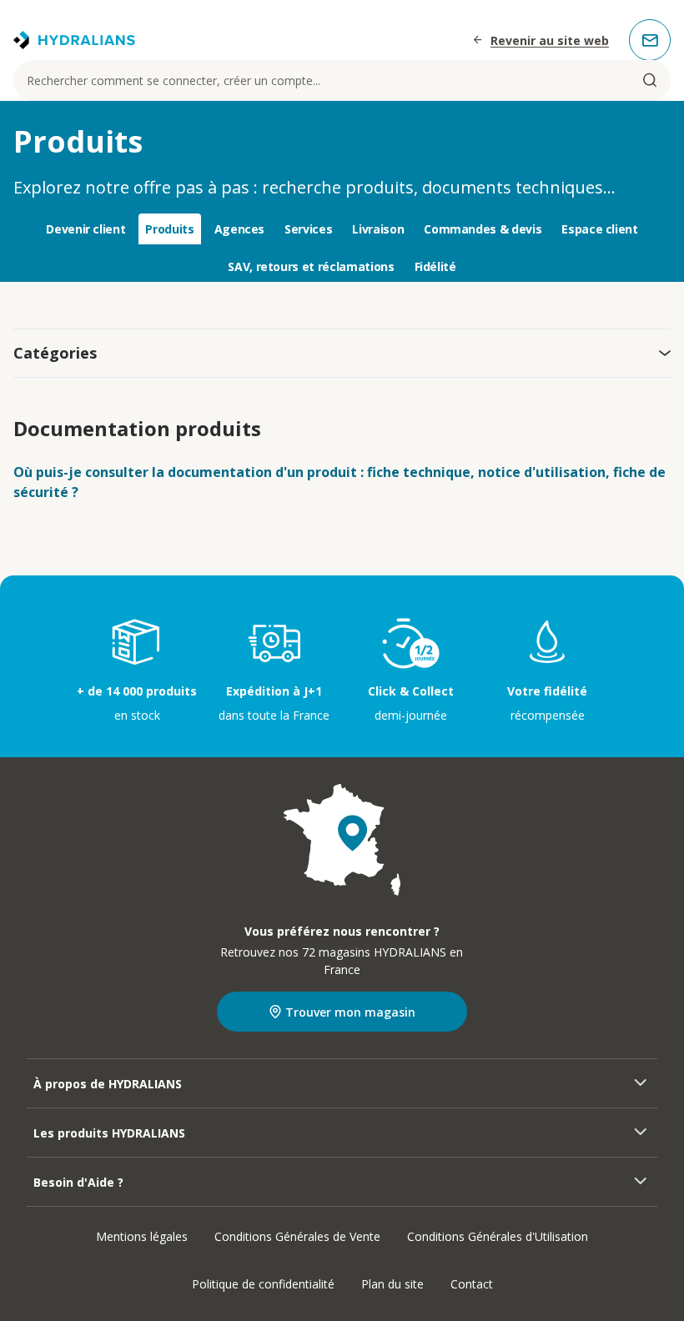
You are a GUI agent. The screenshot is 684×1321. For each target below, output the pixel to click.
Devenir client (85, 229)
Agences (239, 229)
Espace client (599, 229)
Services (308, 229)
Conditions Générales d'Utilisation (497, 1236)
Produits (169, 229)
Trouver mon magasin (350, 1012)
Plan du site (392, 1284)
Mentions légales (142, 1236)
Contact (471, 1284)
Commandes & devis (482, 229)
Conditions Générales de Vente (297, 1236)
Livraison (378, 229)
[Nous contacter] (650, 40)
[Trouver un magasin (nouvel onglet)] (342, 840)
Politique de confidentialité (263, 1284)
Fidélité (435, 266)
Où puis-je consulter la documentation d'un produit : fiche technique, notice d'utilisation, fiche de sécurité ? (339, 482)
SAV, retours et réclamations (311, 266)
